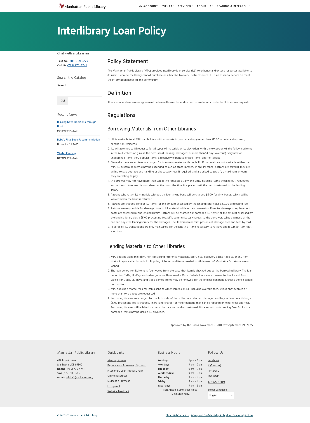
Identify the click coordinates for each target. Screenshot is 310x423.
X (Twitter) (214, 366)
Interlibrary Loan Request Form (125, 371)
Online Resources (117, 376)
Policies (249, 415)
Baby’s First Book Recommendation (78, 139)
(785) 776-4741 (77, 65)
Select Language (217, 390)
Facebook (213, 360)
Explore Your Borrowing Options (126, 366)
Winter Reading (66, 153)
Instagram (213, 376)
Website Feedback (118, 391)
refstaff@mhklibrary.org (79, 377)
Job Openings (235, 415)
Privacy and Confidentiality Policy (209, 415)
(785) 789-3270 (78, 61)
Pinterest (213, 371)
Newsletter (216, 382)
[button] (168, 6)
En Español (113, 386)
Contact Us (183, 415)
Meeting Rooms (116, 360)
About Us (171, 415)
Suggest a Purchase (118, 381)
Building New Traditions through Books (76, 124)
